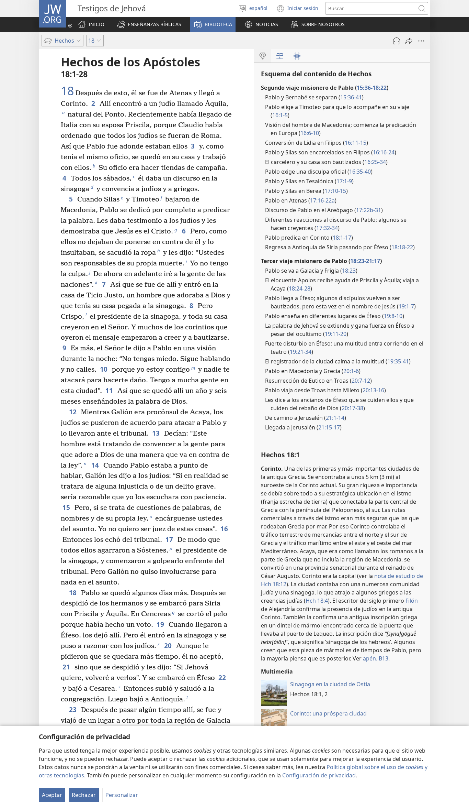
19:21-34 (300, 352)
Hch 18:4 (317, 600)
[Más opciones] (421, 41)
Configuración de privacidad (319, 775)
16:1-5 (280, 115)
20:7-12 (361, 380)
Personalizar (121, 795)
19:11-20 (335, 334)
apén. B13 (375, 658)
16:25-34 (375, 162)
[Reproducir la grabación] (396, 41)
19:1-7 (406, 306)
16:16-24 (383, 152)
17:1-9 (344, 181)
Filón (411, 600)
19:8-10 (393, 316)
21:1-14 (335, 418)
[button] (149, 24)
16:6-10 (309, 133)
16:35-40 (360, 171)
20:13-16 (373, 390)
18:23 (349, 270)
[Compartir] (409, 41)
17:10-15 (335, 191)
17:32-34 (327, 228)
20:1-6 (351, 371)
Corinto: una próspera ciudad (328, 713)
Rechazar (84, 795)
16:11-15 (355, 142)
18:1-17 (342, 237)
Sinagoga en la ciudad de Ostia (330, 684)
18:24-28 (299, 288)
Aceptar (52, 795)
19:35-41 (398, 361)
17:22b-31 (368, 210)
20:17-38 (352, 408)
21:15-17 (329, 427)
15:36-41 (351, 97)
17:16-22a (322, 200)
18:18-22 (402, 247)
